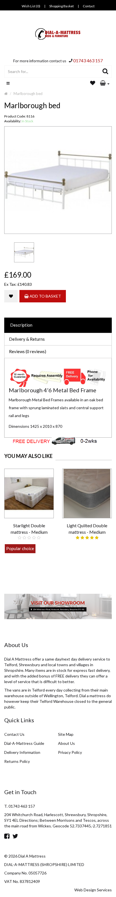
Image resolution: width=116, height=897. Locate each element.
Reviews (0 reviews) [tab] (27, 351)
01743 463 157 (88, 60)
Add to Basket (45, 296)
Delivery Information (22, 752)
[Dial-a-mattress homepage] (58, 34)
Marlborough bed (28, 93)
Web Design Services (93, 889)
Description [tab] (21, 324)
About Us (66, 743)
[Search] (105, 71)
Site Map (65, 734)
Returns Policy (17, 761)
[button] (105, 83)
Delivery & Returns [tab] (27, 339)
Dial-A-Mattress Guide (24, 743)
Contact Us (14, 734)
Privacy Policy (70, 752)
